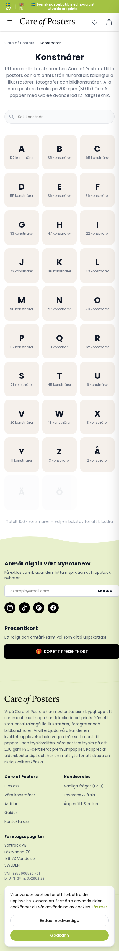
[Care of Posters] (59, 699)
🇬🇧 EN (21, 6)
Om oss (11, 786)
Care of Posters (19, 43)
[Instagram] (9, 607)
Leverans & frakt (79, 795)
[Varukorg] (109, 22)
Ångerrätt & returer (82, 804)
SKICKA (105, 591)
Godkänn (59, 935)
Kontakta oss (16, 821)
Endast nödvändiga (59, 920)
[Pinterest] (38, 607)
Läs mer (99, 907)
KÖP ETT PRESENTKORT (62, 651)
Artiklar (10, 804)
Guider (10, 812)
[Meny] (9, 22)
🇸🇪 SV (8, 6)
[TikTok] (24, 607)
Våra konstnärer (19, 795)
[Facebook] (53, 607)
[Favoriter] (94, 22)
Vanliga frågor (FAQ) (84, 786)
